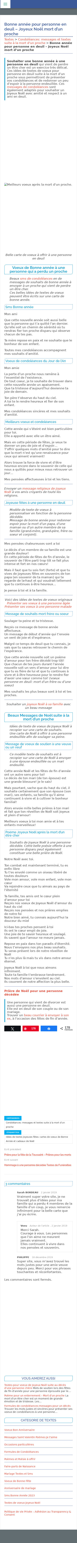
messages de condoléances (27, 87)
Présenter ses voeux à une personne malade (39, 606)
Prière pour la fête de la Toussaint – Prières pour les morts (37, 1154)
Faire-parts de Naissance (19, 1466)
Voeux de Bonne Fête (17, 1481)
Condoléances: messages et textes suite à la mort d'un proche (37, 41)
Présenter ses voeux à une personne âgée (38, 603)
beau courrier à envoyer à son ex (38, 1017)
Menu (4, 4)
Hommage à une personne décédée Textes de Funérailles (37, 1165)
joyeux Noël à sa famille (45, 704)
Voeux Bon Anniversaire (19, 1429)
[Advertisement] (38, 141)
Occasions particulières (19, 1444)
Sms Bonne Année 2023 (19, 1495)
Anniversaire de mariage (20, 1488)
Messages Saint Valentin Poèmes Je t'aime (30, 1437)
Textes (9, 39)
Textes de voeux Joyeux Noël (22, 1502)
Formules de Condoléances (21, 1451)
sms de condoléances (36, 278)
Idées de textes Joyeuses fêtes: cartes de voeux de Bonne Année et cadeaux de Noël (37, 1139)
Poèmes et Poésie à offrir (19, 1459)
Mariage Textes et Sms (18, 1473)
